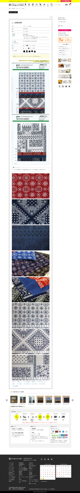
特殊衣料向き (11, 472)
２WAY (20, 479)
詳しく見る (18, 411)
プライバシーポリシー (33, 475)
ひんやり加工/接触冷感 (23, 468)
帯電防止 (20, 472)
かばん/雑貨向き (15, 386)
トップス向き (19, 383)
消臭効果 (20, 471)
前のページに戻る (13, 12)
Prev (7, 400)
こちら (36, 440)
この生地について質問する (63, 35)
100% (13, 383)
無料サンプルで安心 (32, 483)
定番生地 (33, 381)
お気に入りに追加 (62, 33)
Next (73, 400)
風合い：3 (19, 381)
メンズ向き (11, 475)
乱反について (62, 52)
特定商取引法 (31, 476)
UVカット (20, 475)
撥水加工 (20, 465)
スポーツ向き (11, 469)
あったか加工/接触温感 (23, 469)
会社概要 (30, 474)
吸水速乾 (20, 474)
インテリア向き (42, 383)
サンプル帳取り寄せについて (65, 48)
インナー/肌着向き (12, 476)
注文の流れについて (63, 46)
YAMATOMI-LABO (32, 465)
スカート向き (34, 383)
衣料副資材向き (22, 464)
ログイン (58, 1)
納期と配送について (63, 50)
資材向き (10, 481)
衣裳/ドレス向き (12, 474)
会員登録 (30, 472)
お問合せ (30, 468)
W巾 (19, 482)
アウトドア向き (11, 471)
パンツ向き (11, 465)
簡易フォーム (31, 467)
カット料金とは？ (15, 42)
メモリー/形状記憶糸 (22, 480)
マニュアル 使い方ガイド (34, 479)
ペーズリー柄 (39, 381)
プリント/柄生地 (27, 381)
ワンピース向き (27, 383)
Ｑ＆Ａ (30, 478)
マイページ (31, 469)
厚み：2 (13, 381)
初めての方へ (31, 464)
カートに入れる (65, 30)
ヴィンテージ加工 (22, 467)
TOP (9, 8)
